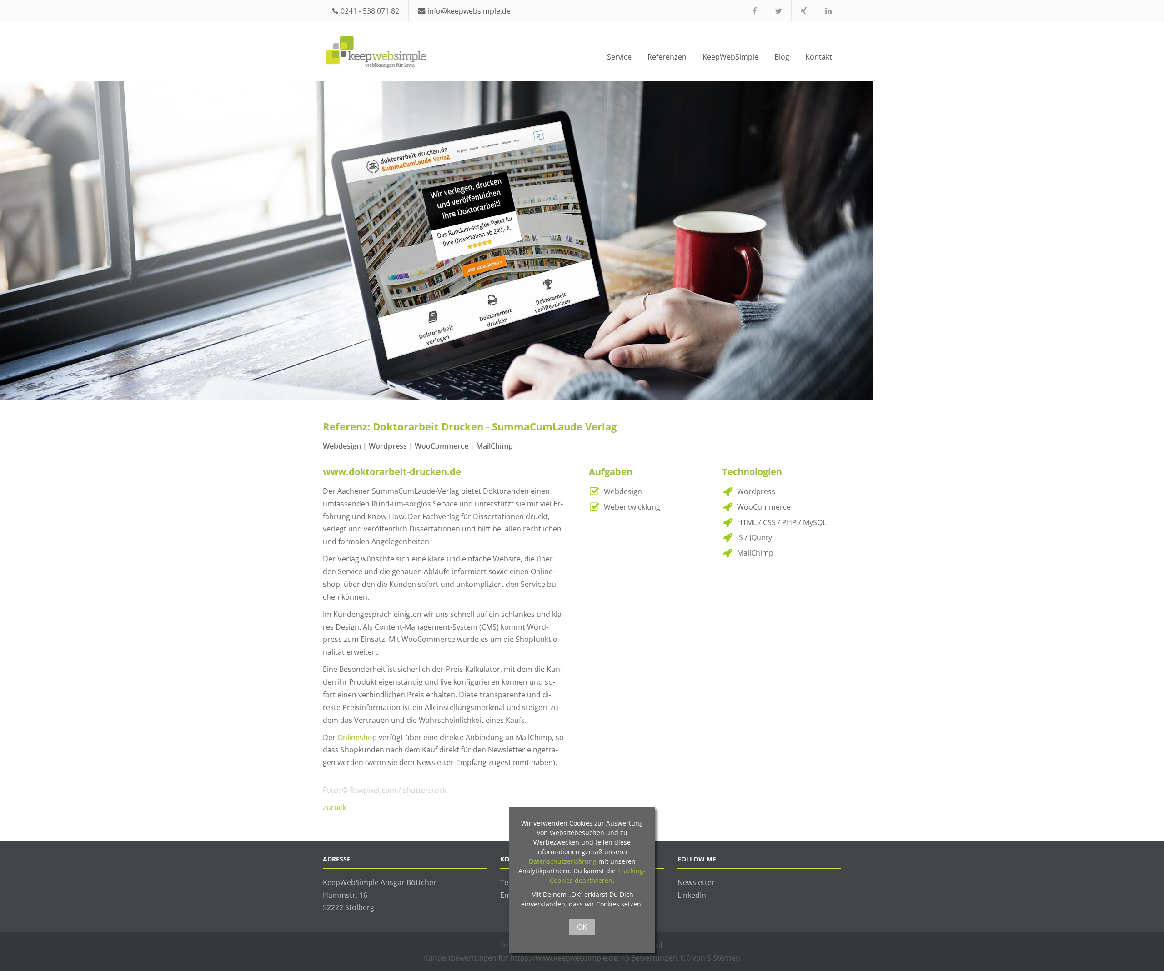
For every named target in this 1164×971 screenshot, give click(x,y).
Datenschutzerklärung (563, 861)
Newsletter (696, 882)
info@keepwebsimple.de (469, 10)
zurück (334, 807)
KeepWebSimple (730, 56)
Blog (781, 56)
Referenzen (667, 56)
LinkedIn (691, 895)
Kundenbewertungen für (520, 957)
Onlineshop (357, 737)
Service (619, 56)
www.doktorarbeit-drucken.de (392, 471)
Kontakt (818, 56)
